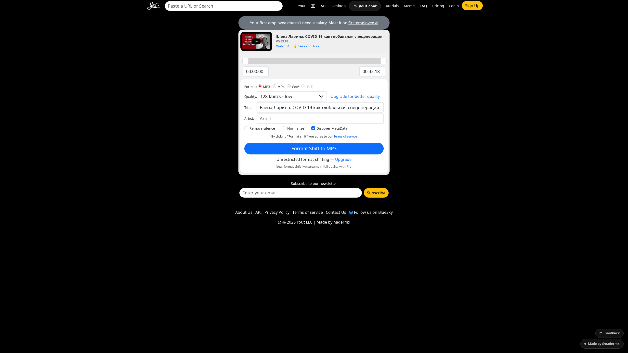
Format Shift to (314, 148)
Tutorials (391, 5)
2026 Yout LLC (299, 222)
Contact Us (336, 212)
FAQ (423, 5)
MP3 (266, 86)
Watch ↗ (282, 46)
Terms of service (345, 136)
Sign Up (472, 5)
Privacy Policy (276, 212)
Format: (250, 86)
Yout (301, 5)
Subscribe (376, 193)
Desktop (339, 5)
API (324, 5)
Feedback (612, 333)
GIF (310, 86)
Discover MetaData (331, 128)
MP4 (281, 86)
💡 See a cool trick (306, 46)
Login (454, 5)
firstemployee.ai (363, 22)
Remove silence (262, 128)
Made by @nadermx (604, 343)
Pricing (438, 5)
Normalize (295, 128)
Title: (248, 107)
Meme (409, 5)
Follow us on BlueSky (373, 212)
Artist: (249, 118)
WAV (295, 86)
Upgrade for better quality (355, 96)
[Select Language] (313, 6)
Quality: (250, 96)
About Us (243, 212)
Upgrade (343, 159)
